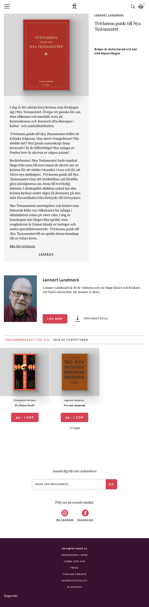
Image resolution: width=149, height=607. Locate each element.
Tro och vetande (74, 405)
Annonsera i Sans (74, 555)
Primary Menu (6, 6)
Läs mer (54, 319)
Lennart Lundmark (109, 15)
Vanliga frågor (74, 574)
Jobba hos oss (74, 561)
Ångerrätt (11, 596)
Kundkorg (141, 6)
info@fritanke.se (74, 548)
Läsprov (46, 254)
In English (74, 587)
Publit (77, 427)
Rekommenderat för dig (28, 340)
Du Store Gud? (25, 405)
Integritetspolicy (74, 580)
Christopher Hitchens (24, 400)
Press (74, 567)
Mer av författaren (71, 340)
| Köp (25, 417)
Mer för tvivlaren (22, 246)
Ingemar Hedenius (74, 400)
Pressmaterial (96, 318)
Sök (132, 6)
